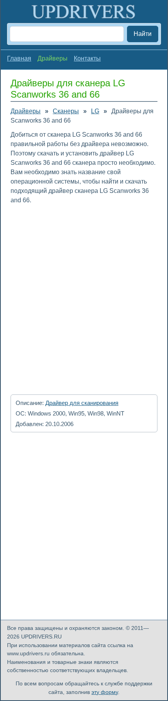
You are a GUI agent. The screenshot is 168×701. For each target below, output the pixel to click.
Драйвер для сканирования (81, 403)
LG (95, 111)
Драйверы (26, 111)
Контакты (87, 58)
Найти (143, 33)
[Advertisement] (84, 297)
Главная (19, 58)
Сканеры (66, 111)
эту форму (104, 692)
